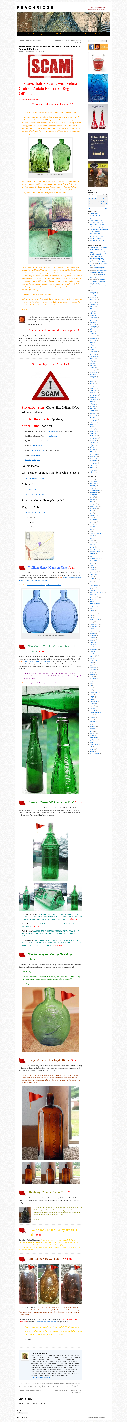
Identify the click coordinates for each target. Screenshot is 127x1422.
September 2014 (94, 399)
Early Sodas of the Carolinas (96, 222)
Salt (91, 685)
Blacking (92, 501)
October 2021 (93, 297)
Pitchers (92, 658)
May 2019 (92, 312)
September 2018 (94, 326)
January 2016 (93, 370)
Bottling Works (93, 508)
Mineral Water (93, 635)
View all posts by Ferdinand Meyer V (42, 1377)
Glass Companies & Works (96, 592)
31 (104, 206)
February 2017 (93, 351)
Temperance (92, 728)
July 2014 (92, 403)
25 (106, 203)
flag (42, 1385)
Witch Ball (92, 755)
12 (89, 201)
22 (98, 203)
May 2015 (92, 385)
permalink (73, 1387)
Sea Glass (92, 698)
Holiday (92, 601)
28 (95, 206)
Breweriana (92, 515)
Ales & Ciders (93, 481)
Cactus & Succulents (95, 215)
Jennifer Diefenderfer (57, 1385)
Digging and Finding (95, 551)
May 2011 (92, 471)
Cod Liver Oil (93, 528)
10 (104, 199)
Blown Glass (93, 503)
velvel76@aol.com (30, 489)
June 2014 (92, 404)
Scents (91, 694)
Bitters (34, 1383)
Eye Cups (92, 567)
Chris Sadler (30, 1385)
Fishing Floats (93, 574)
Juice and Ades (93, 614)
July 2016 (92, 360)
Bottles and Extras (94, 506)
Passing (92, 646)
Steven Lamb (47, 1387)
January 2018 (93, 337)
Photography (93, 655)
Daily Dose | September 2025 (97, 236)
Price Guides (93, 669)
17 (104, 201)
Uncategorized (93, 737)
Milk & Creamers (94, 631)
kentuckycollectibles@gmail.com (35, 513)
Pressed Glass (93, 667)
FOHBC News (93, 580)
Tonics (91, 732)
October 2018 (93, 324)
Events (49, 34)
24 (104, 203)
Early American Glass (95, 560)
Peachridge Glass (94, 649)
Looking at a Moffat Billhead (96, 242)
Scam (32, 1387)
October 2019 (93, 303)
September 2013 (94, 421)
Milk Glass (92, 633)
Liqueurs (92, 621)
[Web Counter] (22, 1414)
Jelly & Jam (92, 612)
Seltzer (91, 699)
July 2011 (92, 467)
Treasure (92, 735)
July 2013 (92, 424)
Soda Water (92, 708)
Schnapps (92, 696)
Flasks (91, 576)
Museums (92, 639)
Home (20, 34)
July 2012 (92, 446)
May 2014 (92, 406)
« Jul (89, 208)
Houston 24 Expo (77, 34)
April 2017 (92, 347)
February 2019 (93, 317)
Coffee (91, 530)
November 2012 (94, 438)
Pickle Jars (92, 656)
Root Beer (92, 682)
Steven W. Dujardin (38, 450)
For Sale (55, 34)
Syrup (91, 719)
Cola (91, 531)
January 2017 (93, 353)
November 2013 (94, 417)
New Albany (67, 1385)
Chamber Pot (93, 521)
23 (101, 203)
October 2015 (93, 376)
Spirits (91, 714)
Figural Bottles (93, 571)
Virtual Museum (102, 34)
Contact (35, 34)
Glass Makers (93, 594)
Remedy (92, 676)
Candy (91, 517)
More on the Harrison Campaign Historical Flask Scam (44, 585)
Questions (56, 1383)
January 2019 (93, 319)
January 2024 (93, 295)
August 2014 (93, 401)
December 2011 (93, 458)
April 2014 (92, 408)
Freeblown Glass (94, 585)
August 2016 (93, 358)
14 (95, 201)
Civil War (92, 524)
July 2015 (92, 381)
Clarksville (37, 1385)
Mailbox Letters (93, 626)
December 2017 (93, 338)
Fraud (45, 1385)
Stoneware (72, 1383)
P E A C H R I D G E (35, 7)
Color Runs (92, 539)
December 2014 (93, 394)
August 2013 (93, 422)
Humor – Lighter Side (95, 603)
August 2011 (93, 465)
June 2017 (92, 345)
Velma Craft (59, 1387)
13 (92, 201)
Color (91, 537)
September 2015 (94, 378)
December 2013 (93, 415)
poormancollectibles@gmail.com (35, 478)
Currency (92, 542)
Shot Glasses (93, 703)
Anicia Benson (23, 1385)
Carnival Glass (93, 519)
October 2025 (93, 292)
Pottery (51, 1383)
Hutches (92, 605)
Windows (92, 751)
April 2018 (92, 331)
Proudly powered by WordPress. (98, 1417)
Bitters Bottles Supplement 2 (96, 235)
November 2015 (94, 374)
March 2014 (93, 410)
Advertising (92, 478)
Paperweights (93, 644)
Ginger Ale (92, 590)
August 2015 (93, 379)
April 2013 (92, 429)
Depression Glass (94, 549)
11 (106, 199)
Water (91, 746)
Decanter (92, 546)
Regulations (92, 674)
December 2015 (93, 372)
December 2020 (93, 299)
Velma (53, 1387)
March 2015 (93, 388)
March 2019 (93, 315)
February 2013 (93, 433)
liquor (91, 623)
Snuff (91, 705)
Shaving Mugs (93, 701)
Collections (27, 34)
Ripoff (29, 1387)
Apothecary (92, 485)
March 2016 (93, 367)
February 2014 (93, 412)
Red (76, 1385)
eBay (91, 562)
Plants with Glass (94, 213)
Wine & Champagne (94, 753)
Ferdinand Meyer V (40, 51)
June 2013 (92, 426)
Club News (92, 526)
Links (89, 34)
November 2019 (94, 301)
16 (101, 201)
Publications (93, 671)
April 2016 (92, 365)
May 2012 (92, 449)
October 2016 (93, 354)
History (91, 599)
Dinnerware (92, 553)
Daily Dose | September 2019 (97, 240)
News (47, 1383)
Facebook (92, 569)
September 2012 (94, 442)
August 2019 (93, 306)
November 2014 (94, 396)
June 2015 (92, 383)
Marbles (92, 628)
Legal (91, 617)
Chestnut (92, 522)
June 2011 (92, 469)
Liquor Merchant (94, 624)
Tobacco (92, 730)
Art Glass (92, 488)
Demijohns (92, 547)
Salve (91, 687)
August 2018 (93, 328)
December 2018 (93, 320)
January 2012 (93, 456)
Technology (92, 726)
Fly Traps (92, 578)
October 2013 (93, 419)
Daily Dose (42, 34)
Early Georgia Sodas (95, 233)
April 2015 (92, 387)
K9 (85, 34)
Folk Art (92, 581)
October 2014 (93, 397)
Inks (91, 608)
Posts (94, 34)
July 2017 (92, 344)
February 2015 (93, 390)
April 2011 (92, 472)
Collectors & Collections (95, 533)
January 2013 (93, 435)
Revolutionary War (94, 680)
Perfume (92, 653)
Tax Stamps (92, 723)
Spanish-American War (95, 712)
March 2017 (93, 349)
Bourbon (92, 510)
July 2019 (92, 308)
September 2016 (94, 356)
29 (98, 206)
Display (92, 555)
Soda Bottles (93, 707)
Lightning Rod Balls (94, 619)
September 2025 (94, 294)
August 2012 (93, 444)
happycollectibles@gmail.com (34, 494)
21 (95, 203)
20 (92, 203)
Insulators (92, 610)
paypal (72, 1385)
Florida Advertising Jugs (96, 220)
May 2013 (92, 428)
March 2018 (93, 333)
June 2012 (92, 447)
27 (92, 206)
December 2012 (93, 437)
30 (101, 206)
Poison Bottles (93, 660)
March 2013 (93, 431)
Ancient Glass (93, 483)
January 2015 (93, 392)
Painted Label (93, 642)
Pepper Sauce (93, 651)
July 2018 (92, 329)
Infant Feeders (93, 606)
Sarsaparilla (92, 689)
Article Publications (94, 490)
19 (89, 203)
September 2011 (94, 463)
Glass (69, 34)
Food (91, 583)
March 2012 (93, 453)
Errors (91, 565)
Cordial (91, 540)
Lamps (91, 615)
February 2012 (93, 454)
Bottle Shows (93, 505)
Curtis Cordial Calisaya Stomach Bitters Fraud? (38, 661)
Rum (91, 683)
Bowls (91, 512)
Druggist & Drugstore (95, 558)
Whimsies (92, 748)
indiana (49, 1385)
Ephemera (92, 564)
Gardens (62, 34)
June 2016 (92, 362)
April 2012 (92, 451)
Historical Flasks (40, 1383)
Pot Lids (92, 664)
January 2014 (93, 413)
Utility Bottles (93, 739)
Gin (91, 589)
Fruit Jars (92, 587)
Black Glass (93, 499)
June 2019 (92, 310)
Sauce (91, 690)
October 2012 (93, 440)
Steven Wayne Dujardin (32, 460)
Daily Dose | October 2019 (96, 238)
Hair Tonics (92, 596)
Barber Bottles (93, 494)
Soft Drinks (92, 710)
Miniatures (92, 637)
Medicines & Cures (94, 630)
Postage (92, 662)
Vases (91, 740)
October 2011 (93, 462)
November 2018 (94, 322)
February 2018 (93, 335)
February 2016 (93, 369)
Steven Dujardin (52, 431)
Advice (91, 480)
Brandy (91, 513)
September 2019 (94, 304)
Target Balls (92, 721)
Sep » (106, 208)
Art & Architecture (94, 487)
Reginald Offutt (23, 1387)
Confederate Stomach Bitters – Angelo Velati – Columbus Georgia (98, 276)
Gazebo (91, 219)
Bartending (92, 496)
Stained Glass (93, 715)
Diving (91, 556)
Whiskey (92, 749)
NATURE (92, 217)
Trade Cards (93, 733)
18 (106, 201)
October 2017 (93, 340)
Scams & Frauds (64, 1383)
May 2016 (92, 363)
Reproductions (93, 678)
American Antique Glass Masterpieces (99, 227)
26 (89, 206)
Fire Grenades (93, 572)
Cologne (92, 535)
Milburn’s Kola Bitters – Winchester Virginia (31, 40)
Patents (91, 648)
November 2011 (94, 460)
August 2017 (93, 342)
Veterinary (92, 742)
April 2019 (92, 313)
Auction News (93, 492)
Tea (90, 724)
